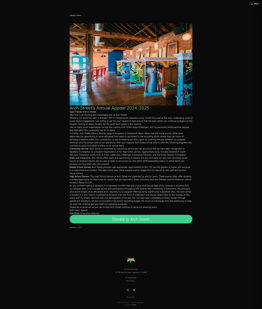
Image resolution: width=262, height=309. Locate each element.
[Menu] (255, 4)
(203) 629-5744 (132, 269)
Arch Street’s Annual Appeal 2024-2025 (109, 107)
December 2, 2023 (75, 227)
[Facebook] (134, 290)
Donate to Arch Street (131, 219)
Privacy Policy (131, 297)
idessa (134, 305)
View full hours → (131, 281)
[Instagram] (128, 290)
